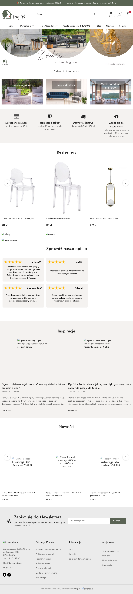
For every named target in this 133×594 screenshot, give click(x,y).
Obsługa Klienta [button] (45, 542)
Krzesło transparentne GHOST (58, 218)
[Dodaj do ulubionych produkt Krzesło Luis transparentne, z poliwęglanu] (40, 163)
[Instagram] (9, 575)
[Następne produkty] (125, 183)
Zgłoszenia (107, 565)
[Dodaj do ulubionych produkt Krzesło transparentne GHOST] (84, 163)
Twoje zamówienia (110, 550)
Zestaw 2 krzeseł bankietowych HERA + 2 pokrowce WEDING (18, 494)
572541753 (8, 567)
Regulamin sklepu (43, 558)
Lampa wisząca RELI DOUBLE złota (104, 218)
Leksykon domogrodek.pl (80, 558)
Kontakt (72, 554)
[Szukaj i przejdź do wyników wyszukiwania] (94, 14)
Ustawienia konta (109, 560)
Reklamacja (41, 577)
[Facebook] (4, 575)
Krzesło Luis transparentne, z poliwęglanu (18, 218)
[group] (66, 48)
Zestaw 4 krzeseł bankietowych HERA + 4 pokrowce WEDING (107, 494)
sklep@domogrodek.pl (12, 562)
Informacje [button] (75, 542)
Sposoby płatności (44, 568)
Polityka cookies (43, 563)
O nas (71, 549)
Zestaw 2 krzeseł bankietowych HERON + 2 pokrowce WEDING (63, 494)
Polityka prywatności (45, 554)
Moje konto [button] (108, 542)
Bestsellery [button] (66, 152)
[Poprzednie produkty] (7, 183)
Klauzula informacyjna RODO (49, 549)
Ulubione (106, 555)
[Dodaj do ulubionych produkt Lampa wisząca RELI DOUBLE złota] (128, 163)
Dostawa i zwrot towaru (46, 572)
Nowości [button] (66, 427)
